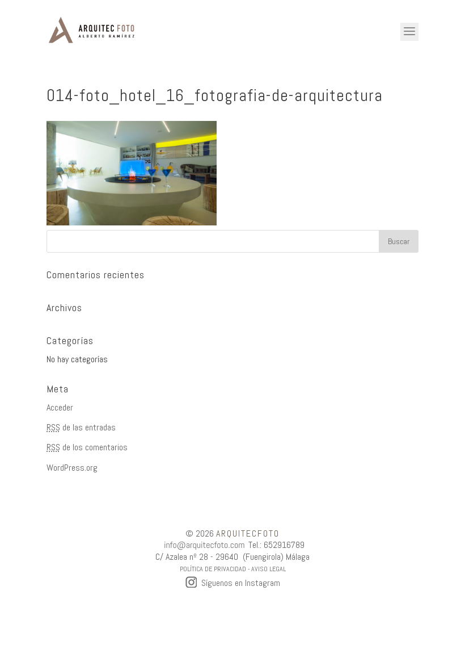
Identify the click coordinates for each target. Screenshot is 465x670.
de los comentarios (87, 447)
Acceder (59, 407)
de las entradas (81, 427)
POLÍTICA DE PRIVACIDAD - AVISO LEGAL (233, 568)
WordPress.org (72, 468)
